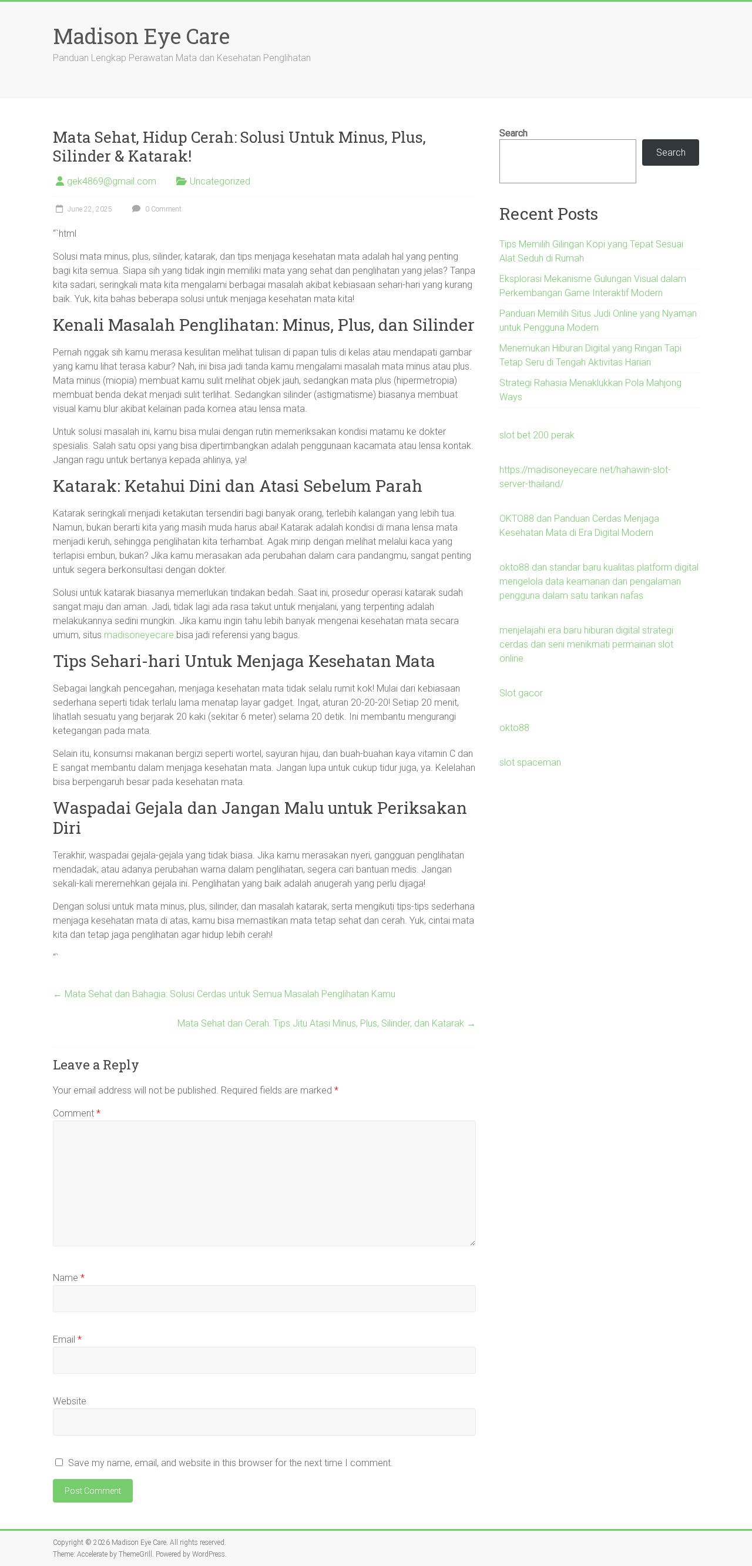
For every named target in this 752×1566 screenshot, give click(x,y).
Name (69, 1277)
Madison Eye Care (141, 36)
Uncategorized (220, 181)
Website (69, 1401)
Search (513, 133)
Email (67, 1339)
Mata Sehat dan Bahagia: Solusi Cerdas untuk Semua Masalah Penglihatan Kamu (224, 994)
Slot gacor (521, 693)
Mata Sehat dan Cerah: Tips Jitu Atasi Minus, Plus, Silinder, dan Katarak (326, 1023)
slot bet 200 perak (537, 435)
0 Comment (162, 209)
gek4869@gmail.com (111, 181)
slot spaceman (530, 762)
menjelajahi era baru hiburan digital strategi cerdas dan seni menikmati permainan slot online (586, 644)
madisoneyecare (139, 635)
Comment (76, 1113)
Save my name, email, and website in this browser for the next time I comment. (230, 1462)
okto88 (514, 727)
